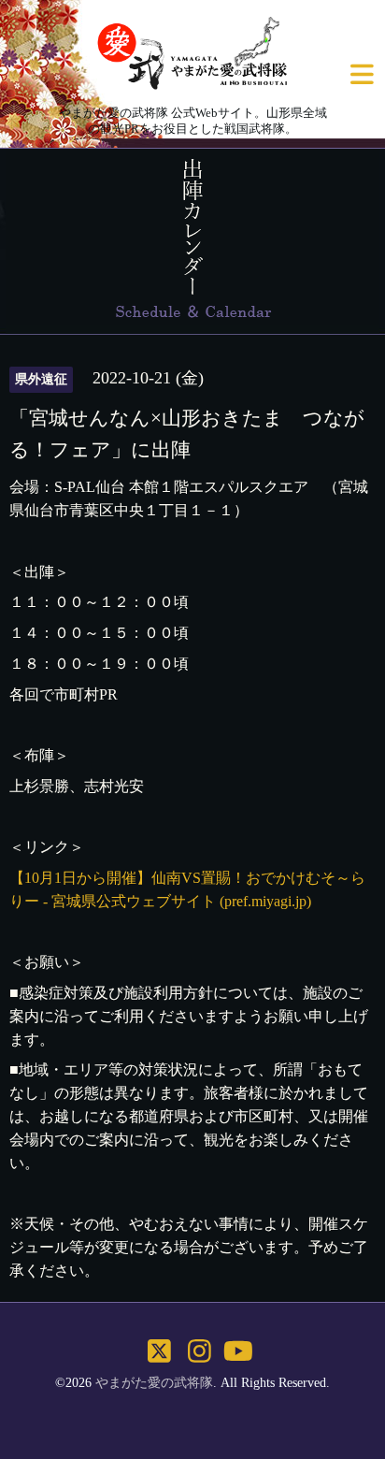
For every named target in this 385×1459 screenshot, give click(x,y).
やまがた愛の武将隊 (154, 1383)
